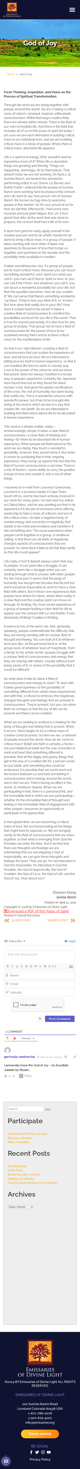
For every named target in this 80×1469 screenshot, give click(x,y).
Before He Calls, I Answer (24, 1174)
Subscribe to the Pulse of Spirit (27, 1133)
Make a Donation (18, 1142)
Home (10, 74)
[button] (72, 9)
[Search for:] (26, 1108)
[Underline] (17, 966)
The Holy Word (17, 1166)
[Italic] (12, 966)
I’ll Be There (15, 1170)
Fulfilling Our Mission (21, 1178)
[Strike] (21, 966)
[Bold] (7, 966)
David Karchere (29, 915)
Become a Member (20, 1138)
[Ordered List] (26, 966)
